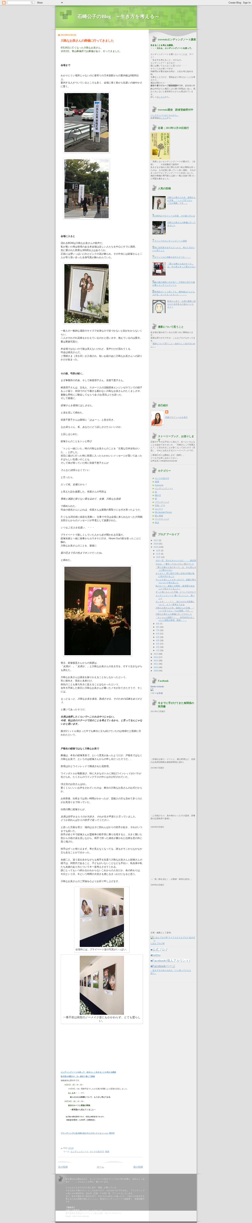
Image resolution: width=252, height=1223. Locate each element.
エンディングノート (79, 1151)
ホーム (100, 1166)
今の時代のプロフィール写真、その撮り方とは (173, 216)
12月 (158, 550)
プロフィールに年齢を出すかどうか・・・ (171, 257)
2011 (156, 664)
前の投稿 (138, 1166)
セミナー (159, 509)
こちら (162, 97)
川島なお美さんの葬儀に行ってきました (87, 40)
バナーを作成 (157, 693)
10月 (158, 557)
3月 (158, 644)
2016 (156, 544)
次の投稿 (63, 1166)
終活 (157, 522)
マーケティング (162, 519)
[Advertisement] (174, 373)
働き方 (158, 495)
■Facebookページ (163, 966)
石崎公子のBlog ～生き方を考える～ (120, 16)
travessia (159, 485)
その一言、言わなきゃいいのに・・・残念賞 (176, 560)
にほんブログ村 (158, 943)
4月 (158, 640)
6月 (158, 634)
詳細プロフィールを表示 (176, 417)
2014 (156, 654)
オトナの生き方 (97, 1151)
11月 (158, 554)
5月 (158, 637)
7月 (158, 630)
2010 (156, 667)
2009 (156, 671)
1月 (158, 650)
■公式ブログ (159, 949)
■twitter (156, 955)
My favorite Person (163, 512)
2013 (156, 657)
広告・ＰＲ (160, 505)
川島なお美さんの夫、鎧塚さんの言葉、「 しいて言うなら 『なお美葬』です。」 (181, 200)
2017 (156, 540)
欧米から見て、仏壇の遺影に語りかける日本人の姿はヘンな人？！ (181, 304)
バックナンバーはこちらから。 (165, 115)
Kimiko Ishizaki (157, 686)
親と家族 (159, 516)
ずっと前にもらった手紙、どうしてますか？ (176, 592)
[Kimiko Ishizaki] (152, 690)
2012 (156, 660)
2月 (158, 647)
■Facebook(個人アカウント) (170, 960)
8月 (158, 627)
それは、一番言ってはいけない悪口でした (175, 564)
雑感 (107, 1151)
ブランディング (162, 502)
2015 (156, 547)
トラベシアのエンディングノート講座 (169, 241)
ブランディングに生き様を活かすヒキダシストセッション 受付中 (88, 1133)
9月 (158, 624)
